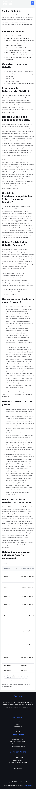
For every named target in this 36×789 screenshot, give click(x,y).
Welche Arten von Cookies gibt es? (16, 52)
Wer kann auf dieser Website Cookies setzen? (19, 55)
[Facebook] (16, 712)
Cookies (18, 731)
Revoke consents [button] (11, 294)
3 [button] (19, 677)
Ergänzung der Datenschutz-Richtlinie (17, 38)
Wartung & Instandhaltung (18, 741)
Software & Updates (18, 744)
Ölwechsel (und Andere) (18, 746)
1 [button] (13, 677)
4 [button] (26, 677)
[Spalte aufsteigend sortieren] (16, 568)
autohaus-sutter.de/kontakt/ (25, 83)
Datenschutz (18, 726)
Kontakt (18, 722)
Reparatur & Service (18, 739)
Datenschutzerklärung (8, 98)
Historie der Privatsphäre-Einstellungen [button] (18, 292)
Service (18, 724)
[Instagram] (20, 712)
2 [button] (16, 677)
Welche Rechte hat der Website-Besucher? (18, 48)
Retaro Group (28, 785)
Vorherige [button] (8, 677)
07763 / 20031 (15, 81)
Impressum (18, 729)
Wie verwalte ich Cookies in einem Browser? (19, 50)
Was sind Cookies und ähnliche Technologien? (20, 40)
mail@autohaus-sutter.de (18, 79)
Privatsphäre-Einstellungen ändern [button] (16, 289)
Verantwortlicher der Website (14, 36)
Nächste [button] (7, 679)
